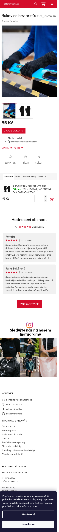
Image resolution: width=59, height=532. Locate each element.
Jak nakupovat (9, 430)
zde (35, 506)
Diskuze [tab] (42, 176)
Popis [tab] (17, 176)
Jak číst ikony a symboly (13, 442)
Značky (5, 438)
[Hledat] (35, 4)
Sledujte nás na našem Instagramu (30, 332)
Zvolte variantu (13, 130)
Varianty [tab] (8, 176)
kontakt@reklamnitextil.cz (19, 399)
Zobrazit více (29, 304)
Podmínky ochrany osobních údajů (18, 450)
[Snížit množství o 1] (45, 200)
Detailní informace (11, 147)
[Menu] (52, 4)
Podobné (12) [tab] (29, 176)
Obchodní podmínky (11, 446)
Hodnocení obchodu (29, 219)
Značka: (10, 21)
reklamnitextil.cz (14, 409)
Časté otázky (8, 426)
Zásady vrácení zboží (12, 454)
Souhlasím (28, 524)
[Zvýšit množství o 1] (45, 197)
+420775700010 (14, 404)
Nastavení (28, 514)
